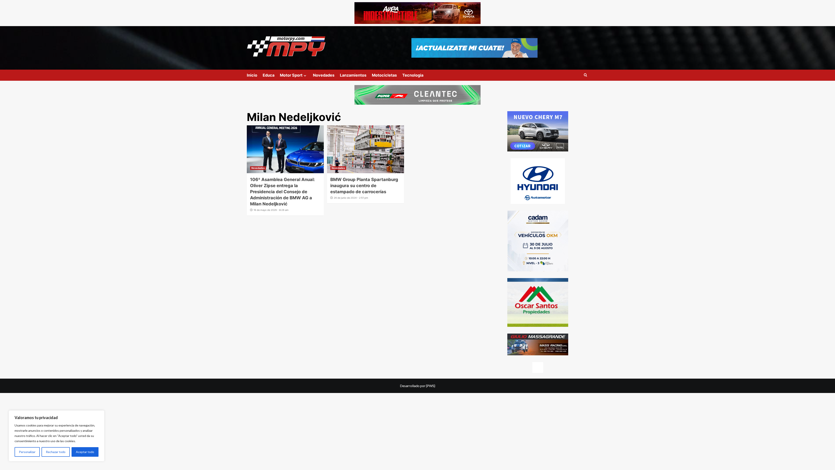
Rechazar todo (55, 452)
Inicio (252, 75)
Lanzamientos (353, 75)
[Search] (585, 75)
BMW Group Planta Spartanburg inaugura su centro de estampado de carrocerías (364, 185)
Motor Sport (291, 75)
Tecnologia (412, 75)
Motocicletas (384, 75)
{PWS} (430, 386)
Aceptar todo (85, 452)
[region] (56, 435)
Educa (268, 75)
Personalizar (27, 452)
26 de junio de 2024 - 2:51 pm (351, 197)
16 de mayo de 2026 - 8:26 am (271, 210)
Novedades (323, 75)
